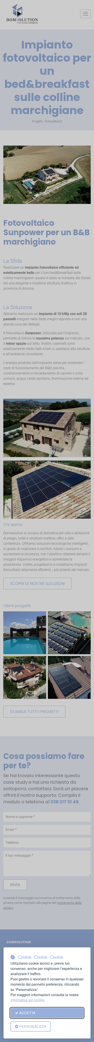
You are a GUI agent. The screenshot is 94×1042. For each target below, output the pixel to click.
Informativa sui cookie (27, 999)
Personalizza (32, 1026)
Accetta (27, 1012)
